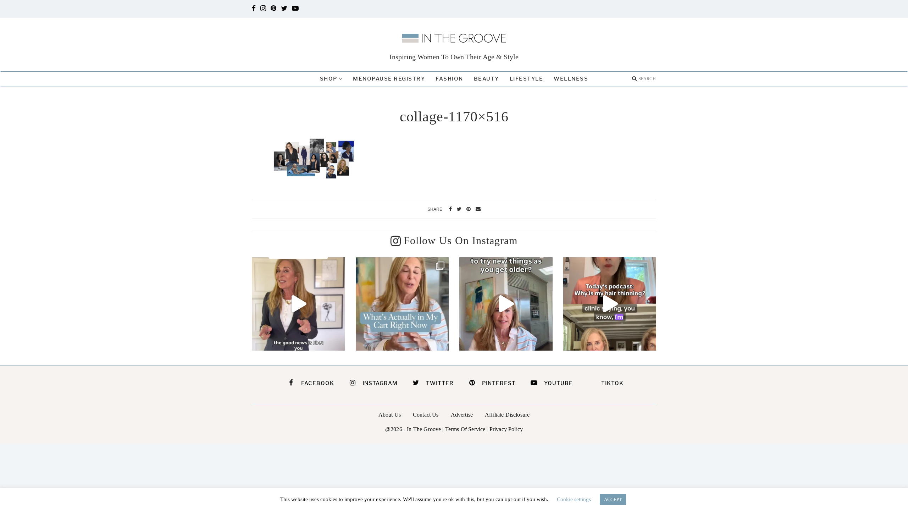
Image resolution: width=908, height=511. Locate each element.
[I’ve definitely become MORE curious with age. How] (506, 304)
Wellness (571, 79)
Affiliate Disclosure (507, 415)
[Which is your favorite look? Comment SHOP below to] (298, 304)
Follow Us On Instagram (460, 240)
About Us (389, 415)
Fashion (449, 79)
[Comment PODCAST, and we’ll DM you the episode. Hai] (610, 304)
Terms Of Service (465, 429)
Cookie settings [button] (574, 499)
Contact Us (426, 415)
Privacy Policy (506, 429)
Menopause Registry (389, 79)
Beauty (486, 79)
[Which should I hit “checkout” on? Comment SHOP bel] (402, 304)
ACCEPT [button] (613, 499)
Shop (328, 79)
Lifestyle (526, 79)
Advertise (462, 415)
